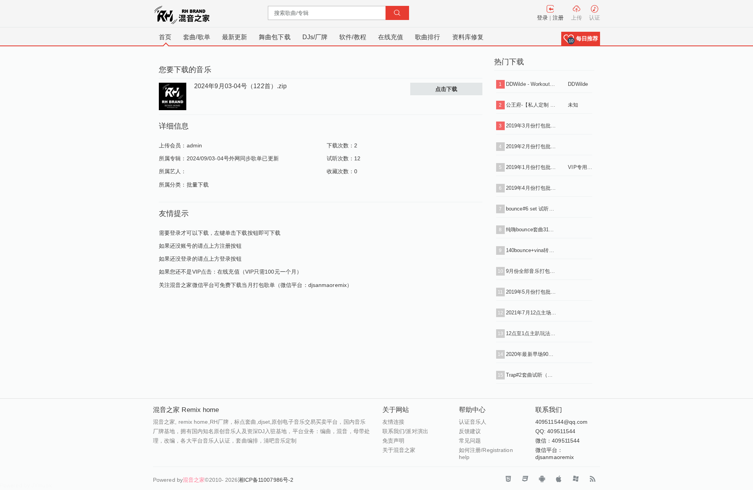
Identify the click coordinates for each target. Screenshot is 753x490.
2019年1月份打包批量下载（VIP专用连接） (531, 167)
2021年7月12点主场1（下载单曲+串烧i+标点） (531, 313)
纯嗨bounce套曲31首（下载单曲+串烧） (531, 229)
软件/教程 (352, 37)
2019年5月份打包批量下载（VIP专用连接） (531, 292)
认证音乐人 (473, 422)
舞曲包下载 (275, 37)
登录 (542, 18)
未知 (573, 105)
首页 (165, 37)
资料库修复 (468, 37)
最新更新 (234, 37)
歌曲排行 (427, 37)
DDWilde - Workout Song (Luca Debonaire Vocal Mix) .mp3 (531, 84)
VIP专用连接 (580, 167)
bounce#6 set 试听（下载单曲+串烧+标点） (531, 209)
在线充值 (390, 37)
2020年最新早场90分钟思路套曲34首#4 (531, 354)
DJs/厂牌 (315, 37)
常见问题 (470, 440)
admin (194, 145)
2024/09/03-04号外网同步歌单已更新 (233, 158)
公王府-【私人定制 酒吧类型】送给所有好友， (531, 105)
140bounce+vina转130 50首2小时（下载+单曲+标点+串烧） (531, 250)
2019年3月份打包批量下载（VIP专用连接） (531, 126)
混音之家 (194, 480)
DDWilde (578, 84)
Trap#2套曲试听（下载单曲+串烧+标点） (531, 375)
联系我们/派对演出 (405, 431)
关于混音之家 (399, 450)
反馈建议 (470, 431)
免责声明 (393, 440)
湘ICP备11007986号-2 (266, 480)
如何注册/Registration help (486, 453)
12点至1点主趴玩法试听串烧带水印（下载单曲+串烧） (531, 333)
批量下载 (198, 184)
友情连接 (393, 422)
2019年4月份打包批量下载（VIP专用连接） (531, 188)
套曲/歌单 (196, 37)
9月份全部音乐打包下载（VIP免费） (531, 271)
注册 (558, 18)
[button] (580, 38)
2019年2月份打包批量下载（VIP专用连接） (531, 146)
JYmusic (42, 485)
